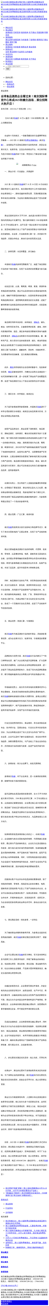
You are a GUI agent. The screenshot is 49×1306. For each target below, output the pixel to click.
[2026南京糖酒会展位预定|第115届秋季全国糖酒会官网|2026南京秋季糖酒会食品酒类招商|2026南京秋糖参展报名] (24, 12)
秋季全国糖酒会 (31, 140)
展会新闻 (10, 87)
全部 (7, 52)
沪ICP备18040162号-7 (9, 1286)
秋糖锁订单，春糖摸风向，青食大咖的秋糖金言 (24, 1247)
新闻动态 (10, 84)
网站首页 (9, 82)
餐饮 (12, 367)
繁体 (7, 69)
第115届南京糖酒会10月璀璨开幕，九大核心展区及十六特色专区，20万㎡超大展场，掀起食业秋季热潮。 (25, 1233)
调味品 (36, 322)
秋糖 (16, 118)
